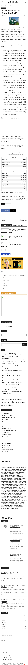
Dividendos (6, 280)
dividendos (9, 358)
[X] (2, 648)
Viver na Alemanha (17, 391)
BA (4, 356)
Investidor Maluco (6, 428)
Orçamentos (12, 5)
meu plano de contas (16, 192)
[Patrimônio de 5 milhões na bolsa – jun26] (5, 237)
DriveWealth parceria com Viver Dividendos (21, 219)
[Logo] (13, 2)
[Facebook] (2, 642)
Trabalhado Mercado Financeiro (9, 430)
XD (3, 288)
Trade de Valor (7, 389)
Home (2, 5)
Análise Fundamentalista (15, 527)
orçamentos (8, 204)
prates (4, 384)
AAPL (4, 354)
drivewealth (20, 359)
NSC (3, 373)
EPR (3, 361)
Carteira (5, 278)
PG (4, 382)
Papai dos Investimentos (8, 445)
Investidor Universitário (7, 441)
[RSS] (2, 645)
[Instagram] (2, 643)
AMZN (12, 354)
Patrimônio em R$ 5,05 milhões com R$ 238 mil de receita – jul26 (17, 231)
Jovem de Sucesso (6, 426)
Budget (10, 356)
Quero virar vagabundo (7, 449)
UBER (4, 391)
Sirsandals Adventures (7, 451)
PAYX (21, 380)
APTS (19, 354)
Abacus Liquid (5, 413)
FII (12, 361)
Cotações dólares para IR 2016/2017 (7, 219)
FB (8, 361)
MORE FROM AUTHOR (18, 225)
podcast (13, 382)
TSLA (17, 389)
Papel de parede (6, 377)
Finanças (7, 5)
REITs (5, 387)
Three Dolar (5, 454)
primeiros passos (14, 384)
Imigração (11, 363)
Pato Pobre (5, 419)
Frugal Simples (5, 447)
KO (22, 366)
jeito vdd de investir (8, 366)
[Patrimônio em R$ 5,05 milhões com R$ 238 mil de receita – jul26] (5, 230)
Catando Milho (5, 432)
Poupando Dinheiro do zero (8, 436)
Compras (3, 573)
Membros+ (12, 368)
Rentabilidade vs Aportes (16, 539)
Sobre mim (5, 285)
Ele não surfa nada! (6, 421)
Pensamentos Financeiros (8, 415)
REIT (11, 555)
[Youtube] (2, 649)
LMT (4, 368)
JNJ (17, 366)
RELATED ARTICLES (6, 225)
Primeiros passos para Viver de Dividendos (14, 275)
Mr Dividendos (5, 424)
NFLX (20, 370)
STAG (11, 387)
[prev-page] (2, 250)
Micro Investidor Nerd (7, 439)
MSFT (15, 370)
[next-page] (5, 250)
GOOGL (4, 363)
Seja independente (6, 443)
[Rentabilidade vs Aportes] (5, 541)
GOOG (22, 361)
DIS (16, 356)
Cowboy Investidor (6, 434)
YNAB (19, 136)
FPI (17, 361)
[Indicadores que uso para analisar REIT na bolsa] (5, 554)
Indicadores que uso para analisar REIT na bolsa (16, 553)
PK (8, 382)
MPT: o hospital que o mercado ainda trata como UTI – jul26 (13, 586)
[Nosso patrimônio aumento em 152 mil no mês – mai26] (5, 244)
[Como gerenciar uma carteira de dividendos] (5, 526)
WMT (5, 394)
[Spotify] (2, 646)
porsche (20, 382)
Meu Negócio (7, 370)
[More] (17, 210)
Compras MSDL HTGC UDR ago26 (9, 572)
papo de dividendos (10, 380)
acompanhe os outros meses (15, 153)
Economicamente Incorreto (8, 417)
